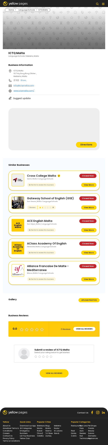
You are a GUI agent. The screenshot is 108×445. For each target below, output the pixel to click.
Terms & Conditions (11, 441)
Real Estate (73, 432)
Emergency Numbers (25, 432)
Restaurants (76, 426)
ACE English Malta (39, 221)
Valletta (40, 436)
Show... (24, 80)
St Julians (58, 431)
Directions (86, 144)
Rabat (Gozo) (40, 432)
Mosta (48, 428)
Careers (6, 433)
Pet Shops (92, 426)
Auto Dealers (83, 432)
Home (11, 10)
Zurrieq (48, 436)
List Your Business (27, 436)
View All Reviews (84, 329)
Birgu (47, 426)
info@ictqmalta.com (24, 85)
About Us (6, 426)
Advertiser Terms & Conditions (11, 429)
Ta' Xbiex (49, 433)
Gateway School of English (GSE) (50, 198)
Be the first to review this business (41, 185)
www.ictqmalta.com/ (24, 90)
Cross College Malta (41, 176)
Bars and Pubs (84, 427)
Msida (39, 428)
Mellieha (57, 426)
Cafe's (73, 436)
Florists (91, 428)
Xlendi (56, 433)
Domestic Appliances (93, 437)
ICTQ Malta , (25, 73)
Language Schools (27, 10)
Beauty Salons (91, 432)
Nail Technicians (85, 437)
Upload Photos (89, 300)
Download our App (28, 426)
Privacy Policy (8, 438)
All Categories (26, 428)
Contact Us (8, 436)
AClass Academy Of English (47, 243)
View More (89, 185)
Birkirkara (41, 426)
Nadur (56, 428)
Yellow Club (25, 438)
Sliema (48, 431)
